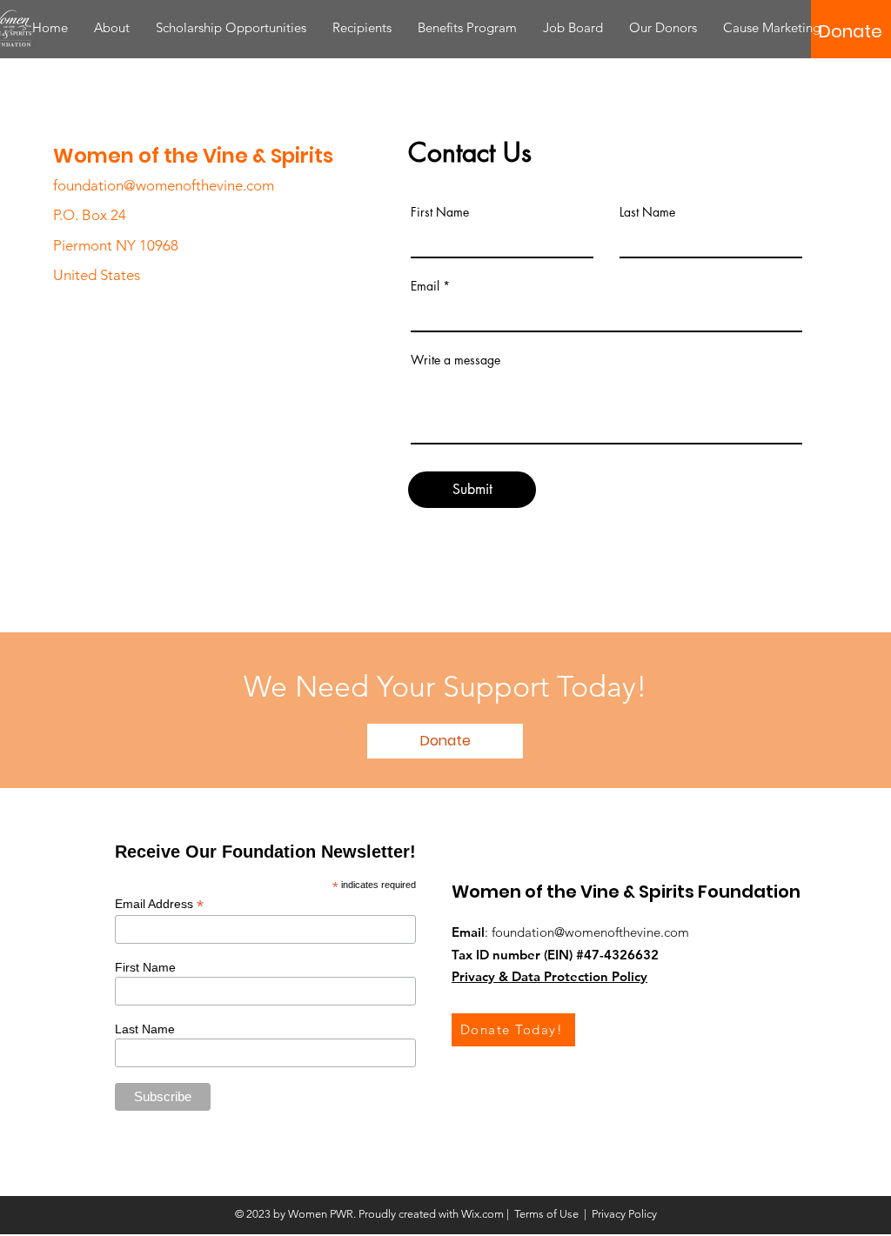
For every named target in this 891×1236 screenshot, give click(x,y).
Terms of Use (546, 1213)
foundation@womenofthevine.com (163, 185)
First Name (440, 212)
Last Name (647, 212)
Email (425, 286)
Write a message (455, 360)
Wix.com (482, 1213)
